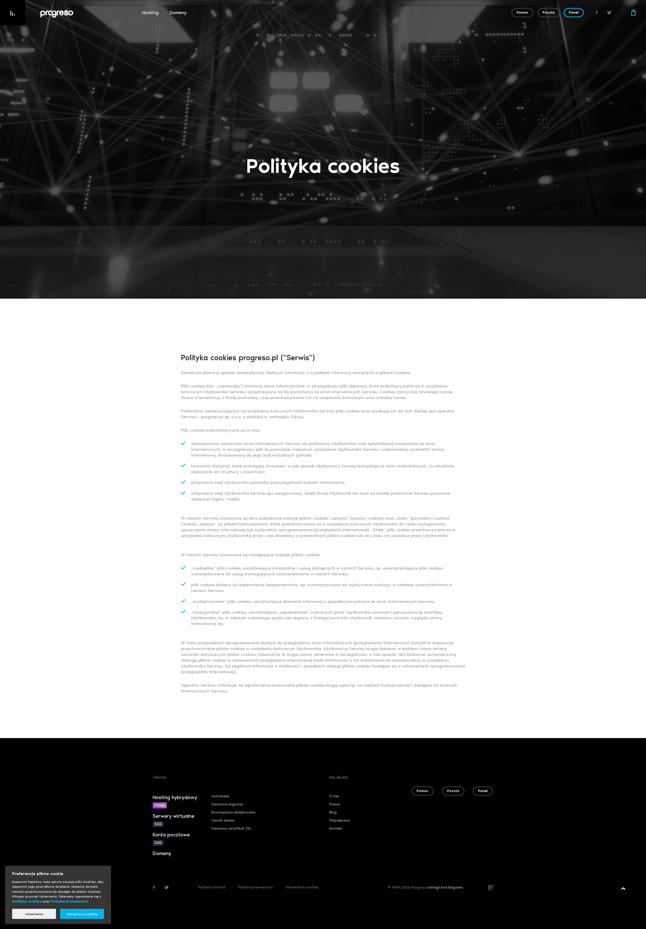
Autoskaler (220, 796)
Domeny (178, 12)
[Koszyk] (633, 12)
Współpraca (339, 820)
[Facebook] (597, 13)
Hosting (150, 12)
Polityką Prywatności (69, 901)
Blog (333, 812)
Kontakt (335, 828)
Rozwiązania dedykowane (233, 812)
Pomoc (334, 804)
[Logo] (88, 14)
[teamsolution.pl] (490, 887)
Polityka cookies (211, 887)
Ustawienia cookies (302, 887)
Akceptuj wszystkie (82, 914)
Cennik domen (223, 820)
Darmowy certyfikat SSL (231, 828)
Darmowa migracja (227, 804)
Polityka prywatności (255, 887)
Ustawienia (34, 914)
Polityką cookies (26, 901)
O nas (334, 796)
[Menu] (12, 12)
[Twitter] (609, 13)
